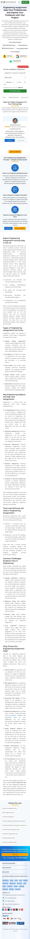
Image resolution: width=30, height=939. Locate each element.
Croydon (16, 886)
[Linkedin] (11, 910)
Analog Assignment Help (8, 838)
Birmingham (5, 883)
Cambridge (21, 886)
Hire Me (10, 140)
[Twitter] (9, 910)
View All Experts (15, 151)
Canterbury (19, 883)
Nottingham (9, 886)
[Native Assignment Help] (9, 2)
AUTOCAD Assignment (8, 816)
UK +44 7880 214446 (10, 898)
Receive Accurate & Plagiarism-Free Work (15, 216)
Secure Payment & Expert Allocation (15, 195)
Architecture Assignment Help (9, 833)
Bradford (25, 880)
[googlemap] (19, 910)
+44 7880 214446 (21, 858)
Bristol (20, 880)
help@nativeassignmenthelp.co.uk (15, 895)
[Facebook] (3, 910)
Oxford (16, 880)
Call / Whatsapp (9, 858)
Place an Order (19, 228)
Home (4, 97)
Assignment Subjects (14, 97)
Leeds (24, 883)
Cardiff (4, 886)
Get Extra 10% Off (26, 2)
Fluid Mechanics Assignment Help (10, 829)
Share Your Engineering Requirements (15, 173)
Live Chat (8, 228)
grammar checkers (16, 715)
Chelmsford (17, 889)
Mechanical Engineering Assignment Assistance (14, 825)
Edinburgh (11, 889)
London (11, 880)
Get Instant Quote (15, 91)
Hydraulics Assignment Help (9, 842)
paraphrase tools (10, 717)
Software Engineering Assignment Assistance (13, 821)
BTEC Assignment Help (8, 812)
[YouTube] (22, 910)
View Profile (21, 140)
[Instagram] (6, 910)
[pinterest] (14, 910)
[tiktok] (17, 910)
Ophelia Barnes (14, 125)
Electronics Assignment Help (9, 808)
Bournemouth (12, 883)
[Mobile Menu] (2, 2)
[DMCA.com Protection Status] (5, 924)
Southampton (5, 880)
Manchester (5, 889)
